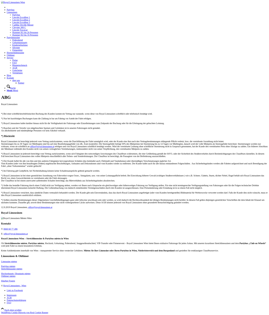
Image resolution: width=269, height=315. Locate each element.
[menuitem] (137, 7)
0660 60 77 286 (11, 229)
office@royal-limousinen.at (42, 146)
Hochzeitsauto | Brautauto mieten (15, 273)
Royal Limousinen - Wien (14, 285)
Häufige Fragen (8, 281)
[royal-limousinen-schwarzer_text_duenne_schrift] (13, 2)
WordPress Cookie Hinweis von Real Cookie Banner (24, 312)
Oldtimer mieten (8, 276)
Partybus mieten (8, 266)
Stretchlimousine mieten (11, 269)
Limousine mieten (9, 261)
